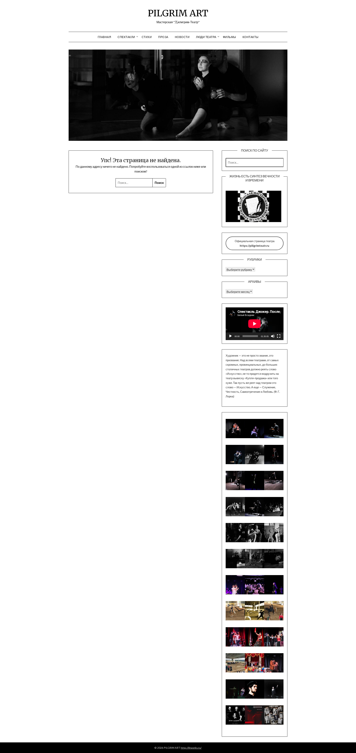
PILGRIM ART (178, 13)
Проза (163, 37)
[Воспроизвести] (230, 336)
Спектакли (126, 37)
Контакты (250, 37)
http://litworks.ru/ (191, 747)
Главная (104, 37)
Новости (182, 37)
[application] (255, 323)
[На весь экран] (279, 336)
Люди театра (206, 37)
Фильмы (229, 37)
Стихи (147, 37)
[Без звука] (273, 336)
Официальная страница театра (254, 243)
